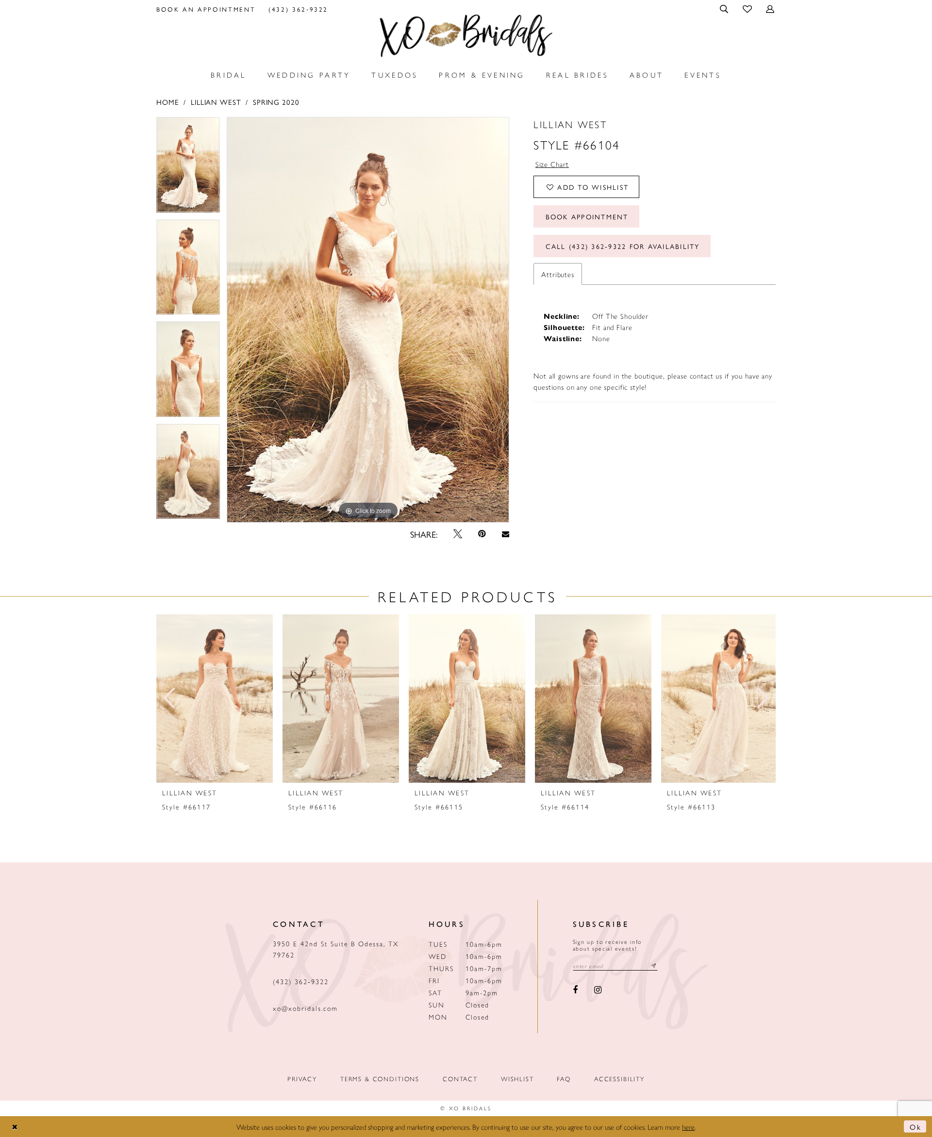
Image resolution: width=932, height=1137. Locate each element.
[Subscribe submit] (654, 966)
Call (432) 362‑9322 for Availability (623, 246)
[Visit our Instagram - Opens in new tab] (598, 990)
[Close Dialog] (15, 1126)
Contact (460, 1078)
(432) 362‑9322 (301, 981)
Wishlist (517, 1078)
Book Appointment (587, 216)
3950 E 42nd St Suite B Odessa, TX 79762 (336, 949)
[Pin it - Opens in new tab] (482, 533)
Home (167, 102)
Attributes (557, 274)
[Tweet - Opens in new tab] (458, 533)
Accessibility (619, 1078)
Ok (915, 1126)
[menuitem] (206, 8)
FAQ (564, 1078)
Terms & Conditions (379, 1078)
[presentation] (214, 698)
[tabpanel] (188, 168)
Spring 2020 (276, 102)
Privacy (302, 1078)
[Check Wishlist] (748, 8)
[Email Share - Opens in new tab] (505, 534)
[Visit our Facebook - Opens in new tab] (576, 990)
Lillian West (216, 102)
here (688, 1126)
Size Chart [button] (552, 164)
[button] (725, 8)
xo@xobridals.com (305, 1008)
